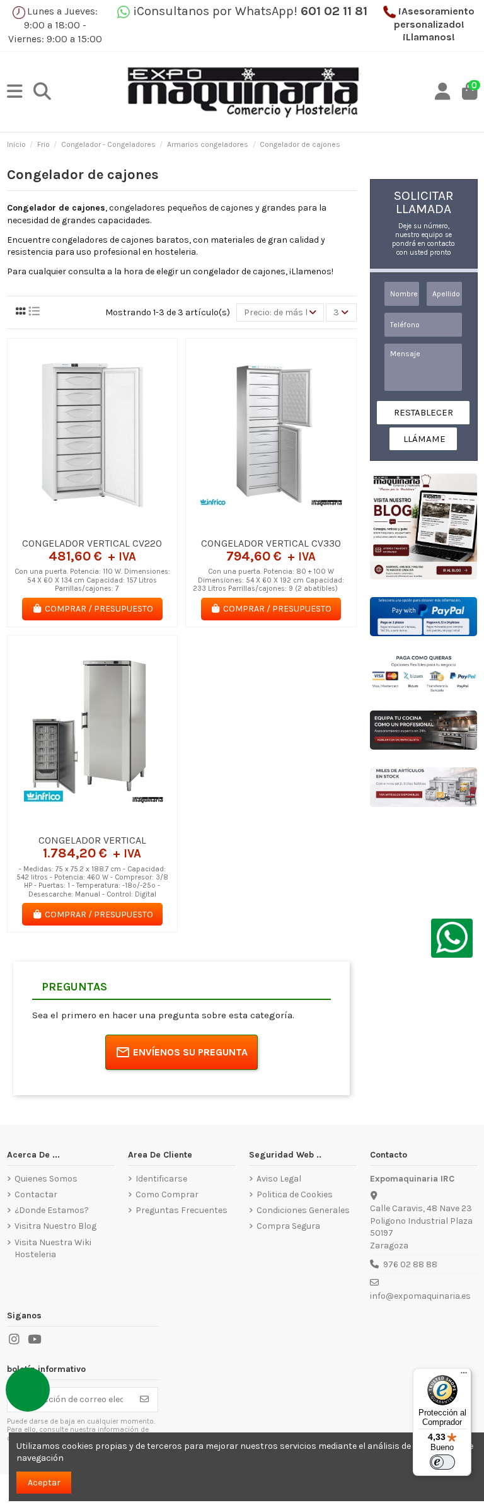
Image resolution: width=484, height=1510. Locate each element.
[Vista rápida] (109, 526)
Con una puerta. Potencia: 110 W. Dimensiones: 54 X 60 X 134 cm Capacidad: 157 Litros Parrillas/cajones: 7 (92, 580)
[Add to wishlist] (74, 526)
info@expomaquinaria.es (420, 1296)
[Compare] (91, 526)
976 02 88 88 (410, 1264)
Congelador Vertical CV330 (271, 543)
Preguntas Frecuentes (181, 1210)
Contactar (35, 1194)
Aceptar (44, 1482)
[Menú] (463, 1375)
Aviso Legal (278, 1178)
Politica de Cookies (294, 1194)
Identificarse (161, 1178)
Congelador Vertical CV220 (92, 543)
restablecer (423, 412)
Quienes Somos (46, 1178)
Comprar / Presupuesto (99, 608)
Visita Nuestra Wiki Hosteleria (52, 1248)
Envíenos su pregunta (190, 1052)
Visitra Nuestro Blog (55, 1226)
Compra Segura (288, 1226)
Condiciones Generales (303, 1210)
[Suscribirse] (144, 1400)
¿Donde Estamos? (51, 1210)
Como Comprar (167, 1194)
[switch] (442, 1462)
